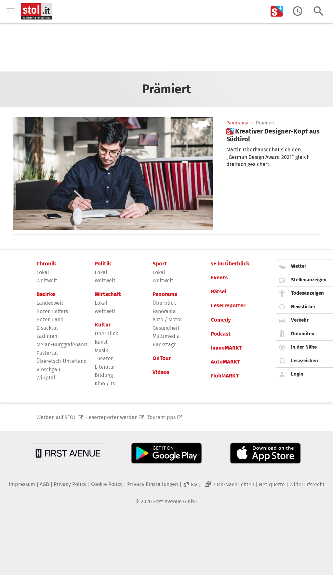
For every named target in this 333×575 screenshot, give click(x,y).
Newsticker (303, 307)
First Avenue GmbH (175, 501)
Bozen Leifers (52, 311)
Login (297, 374)
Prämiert (265, 123)
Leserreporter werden (112, 417)
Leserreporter (228, 305)
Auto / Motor (167, 319)
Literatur (105, 367)
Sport (160, 264)
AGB (44, 484)
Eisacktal (47, 328)
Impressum (22, 484)
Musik (101, 350)
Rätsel (218, 291)
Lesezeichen (304, 361)
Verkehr (300, 320)
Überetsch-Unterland (61, 361)
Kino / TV (105, 383)
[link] (273, 135)
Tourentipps (161, 417)
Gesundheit (166, 328)
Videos (161, 372)
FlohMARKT (225, 376)
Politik (103, 264)
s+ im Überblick (230, 264)
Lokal (42, 272)
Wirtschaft (108, 294)
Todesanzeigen (307, 293)
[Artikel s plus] (113, 173)
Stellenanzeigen (308, 280)
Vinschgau (48, 369)
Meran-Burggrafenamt (61, 344)
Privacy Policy (70, 484)
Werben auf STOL (56, 417)
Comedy (221, 320)
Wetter (298, 266)
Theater (104, 358)
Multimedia (166, 336)
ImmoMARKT (226, 348)
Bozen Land (50, 319)
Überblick (106, 333)
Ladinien (46, 336)
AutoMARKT (225, 362)
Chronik (46, 264)
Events (219, 278)
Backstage (165, 344)
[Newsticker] (297, 11)
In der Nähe (304, 347)
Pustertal (47, 353)
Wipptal (45, 378)
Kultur (103, 325)
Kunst (101, 342)
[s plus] (277, 11)
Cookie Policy (107, 484)
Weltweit (46, 280)
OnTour (162, 358)
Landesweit (49, 303)
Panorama (237, 123)
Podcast (221, 334)
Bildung (104, 375)
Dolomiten (302, 334)
